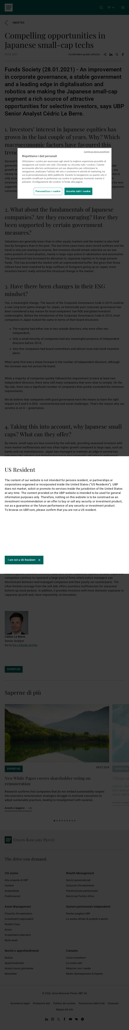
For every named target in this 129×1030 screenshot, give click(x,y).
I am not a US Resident (21, 559)
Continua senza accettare (96, 152)
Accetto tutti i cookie (78, 191)
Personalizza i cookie (48, 191)
